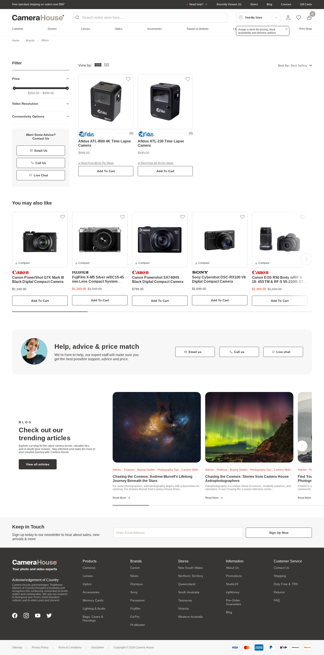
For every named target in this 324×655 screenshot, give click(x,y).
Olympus (136, 584)
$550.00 (33, 93)
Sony (133, 592)
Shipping (280, 576)
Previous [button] (17, 259)
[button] (295, 65)
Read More (119, 497)
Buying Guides (146, 469)
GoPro (134, 616)
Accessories (91, 592)
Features (129, 469)
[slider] (14, 88)
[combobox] (150, 18)
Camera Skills (189, 469)
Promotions (234, 576)
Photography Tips (168, 469)
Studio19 (232, 584)
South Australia (188, 592)
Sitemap (17, 647)
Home (15, 40)
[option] (40, 259)
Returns (279, 592)
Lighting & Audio (94, 608)
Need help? (196, 4)
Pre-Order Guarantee (233, 602)
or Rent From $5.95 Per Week (155, 163)
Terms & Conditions (70, 647)
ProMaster (137, 625)
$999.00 (48, 93)
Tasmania (185, 600)
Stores (254, 4)
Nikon (134, 576)
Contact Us (281, 567)
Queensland (186, 584)
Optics (87, 584)
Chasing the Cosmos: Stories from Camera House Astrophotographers (247, 479)
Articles (117, 469)
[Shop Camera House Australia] (38, 18)
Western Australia (190, 616)
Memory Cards (93, 600)
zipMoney (233, 592)
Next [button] (306, 259)
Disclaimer (97, 647)
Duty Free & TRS (286, 584)
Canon (135, 567)
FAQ (277, 600)
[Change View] (106, 65)
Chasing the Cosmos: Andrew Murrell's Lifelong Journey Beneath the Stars (152, 479)
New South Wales (190, 567)
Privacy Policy (40, 647)
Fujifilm (135, 608)
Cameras (89, 567)
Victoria (183, 608)
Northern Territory (190, 576)
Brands (30, 40)
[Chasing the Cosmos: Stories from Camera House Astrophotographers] (249, 427)
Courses (286, 4)
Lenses (88, 576)
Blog (269, 4)
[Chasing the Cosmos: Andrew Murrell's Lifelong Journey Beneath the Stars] (157, 427)
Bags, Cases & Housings (93, 618)
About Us (232, 567)
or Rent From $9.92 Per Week (96, 163)
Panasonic (137, 600)
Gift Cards (306, 4)
